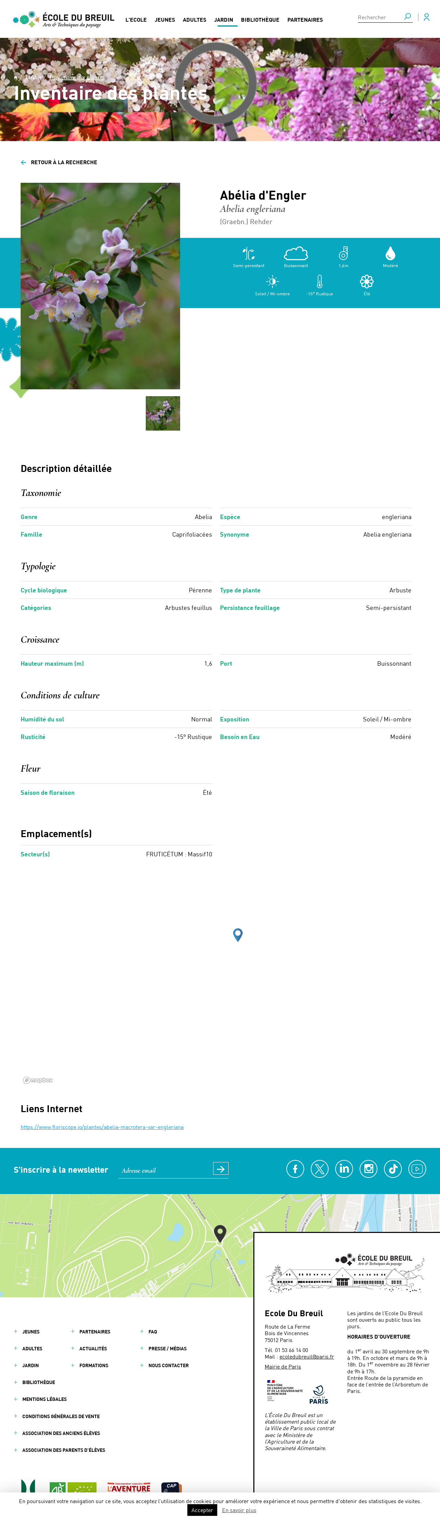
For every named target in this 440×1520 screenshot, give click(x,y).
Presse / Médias (167, 1348)
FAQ (152, 1331)
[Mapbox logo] (38, 1080)
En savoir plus (239, 1510)
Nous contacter (168, 1365)
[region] (220, 983)
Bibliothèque (260, 19)
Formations (93, 1365)
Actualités (93, 1348)
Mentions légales (44, 1399)
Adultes (194, 19)
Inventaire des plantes (76, 77)
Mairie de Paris (283, 1366)
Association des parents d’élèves (63, 1450)
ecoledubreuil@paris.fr (306, 1356)
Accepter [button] (202, 1510)
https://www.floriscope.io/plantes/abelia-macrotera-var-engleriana (102, 1126)
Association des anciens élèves (61, 1433)
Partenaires (305, 19)
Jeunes (165, 19)
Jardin (223, 19)
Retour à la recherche (59, 162)
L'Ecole (136, 19)
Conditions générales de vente (61, 1416)
